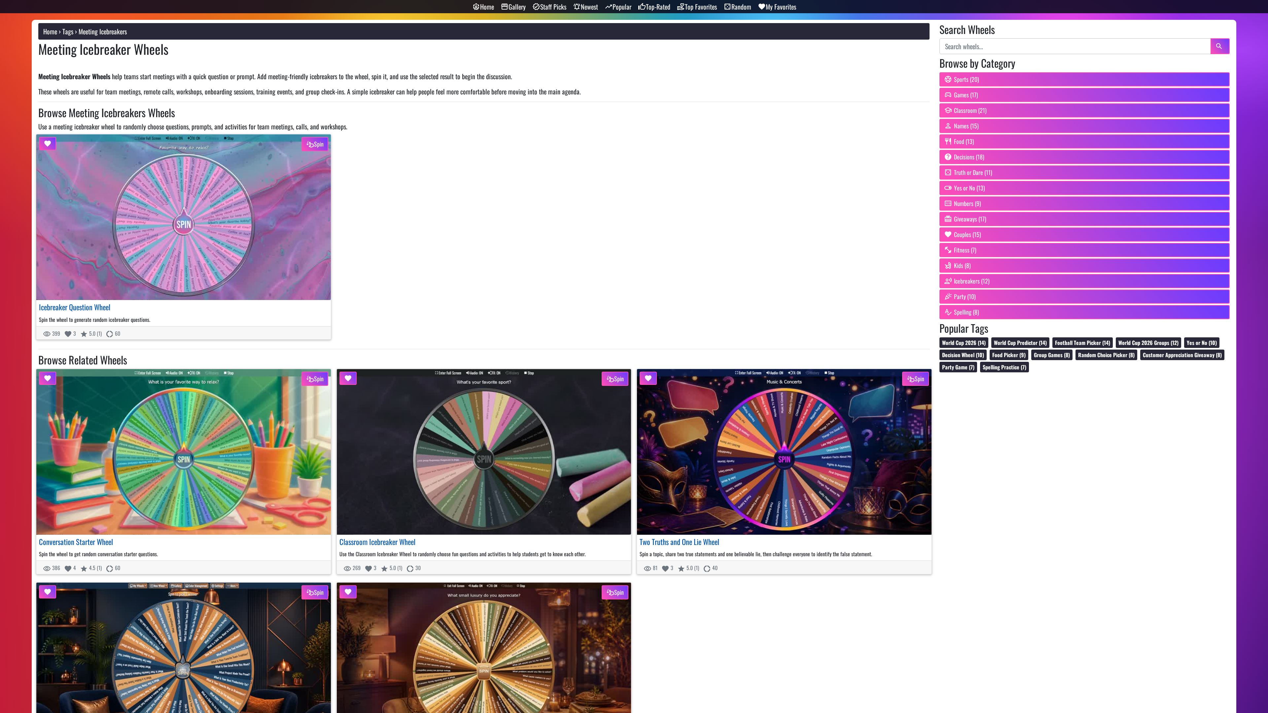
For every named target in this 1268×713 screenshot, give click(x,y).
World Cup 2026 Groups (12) (1148, 343)
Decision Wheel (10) (963, 355)
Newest (589, 7)
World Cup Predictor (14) (1020, 343)
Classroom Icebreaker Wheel (377, 541)
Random (741, 7)
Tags (67, 31)
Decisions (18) (969, 157)
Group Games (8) (1052, 355)
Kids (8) (962, 265)
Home (487, 7)
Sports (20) (966, 79)
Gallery (517, 7)
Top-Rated (658, 7)
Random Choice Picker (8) (1106, 355)
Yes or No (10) (1202, 343)
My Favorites (781, 7)
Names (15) (966, 125)
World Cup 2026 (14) (964, 343)
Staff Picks (553, 7)
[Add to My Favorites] (47, 143)
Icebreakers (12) (972, 281)
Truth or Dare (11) (973, 172)
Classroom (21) (970, 110)
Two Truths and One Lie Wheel (679, 541)
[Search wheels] (1220, 46)
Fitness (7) (965, 250)
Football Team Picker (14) (1082, 343)
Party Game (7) (958, 367)
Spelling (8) (966, 312)
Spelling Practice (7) (1004, 367)
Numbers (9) (967, 203)
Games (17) (966, 94)
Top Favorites (701, 7)
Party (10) (965, 296)
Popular (622, 7)
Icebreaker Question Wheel (74, 306)
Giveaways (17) (970, 219)
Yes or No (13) (969, 188)
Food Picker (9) (1009, 355)
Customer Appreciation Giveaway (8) (1182, 355)
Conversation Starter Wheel (76, 541)
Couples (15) (967, 234)
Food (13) (964, 141)
